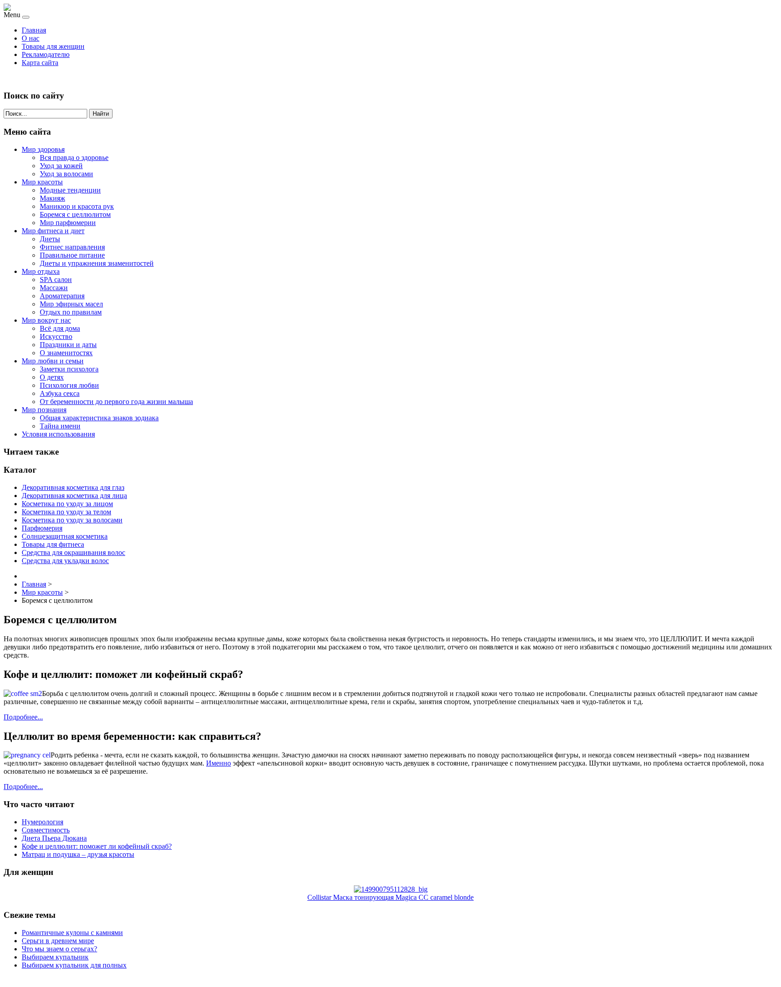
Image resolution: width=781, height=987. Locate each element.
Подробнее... (23, 717)
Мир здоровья (43, 149)
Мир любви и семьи (53, 361)
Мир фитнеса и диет (53, 231)
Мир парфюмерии (68, 222)
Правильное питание (72, 255)
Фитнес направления (72, 247)
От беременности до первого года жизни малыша (116, 401)
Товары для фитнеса (53, 544)
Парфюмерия (42, 528)
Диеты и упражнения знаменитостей (97, 263)
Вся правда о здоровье (74, 157)
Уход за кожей (61, 165)
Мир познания (44, 410)
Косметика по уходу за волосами (72, 520)
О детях (52, 377)
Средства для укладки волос (65, 560)
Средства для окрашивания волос (73, 552)
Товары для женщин (53, 46)
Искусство (56, 336)
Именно (218, 763)
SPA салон (56, 279)
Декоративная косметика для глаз (73, 487)
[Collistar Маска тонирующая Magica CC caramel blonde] (391, 889)
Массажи (54, 287)
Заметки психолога (69, 369)
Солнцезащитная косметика (65, 536)
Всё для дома (60, 328)
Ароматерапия (62, 296)
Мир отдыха (41, 271)
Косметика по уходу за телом (66, 512)
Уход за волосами (66, 174)
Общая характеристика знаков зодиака (99, 418)
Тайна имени (60, 426)
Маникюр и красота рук (77, 206)
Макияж (52, 198)
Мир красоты (42, 182)
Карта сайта (40, 62)
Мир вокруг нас (46, 320)
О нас (30, 38)
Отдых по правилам (71, 312)
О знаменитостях (66, 353)
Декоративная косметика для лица (74, 495)
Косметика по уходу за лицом (67, 504)
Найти (101, 113)
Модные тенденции (70, 190)
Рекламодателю (46, 54)
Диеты (50, 239)
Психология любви (69, 385)
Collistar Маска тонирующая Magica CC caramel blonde (390, 897)
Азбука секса (60, 393)
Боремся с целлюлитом (75, 214)
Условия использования (58, 434)
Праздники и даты (68, 344)
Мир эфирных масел (71, 304)
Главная (34, 30)
